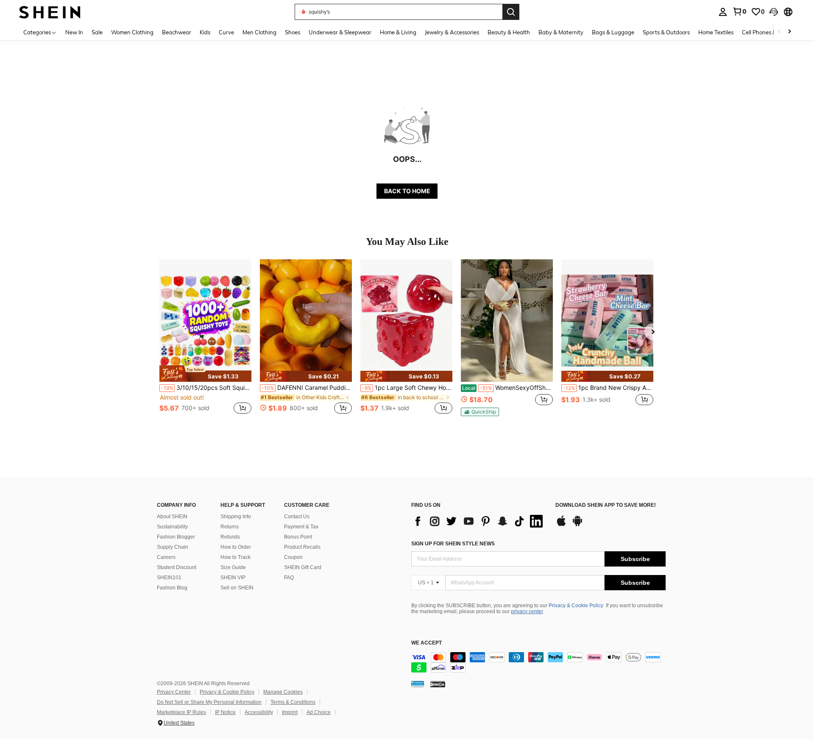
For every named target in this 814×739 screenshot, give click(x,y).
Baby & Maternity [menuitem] (560, 32)
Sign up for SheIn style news (453, 544)
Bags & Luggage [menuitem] (613, 32)
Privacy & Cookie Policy (576, 605)
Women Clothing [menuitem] (132, 32)
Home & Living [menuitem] (398, 32)
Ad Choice (319, 712)
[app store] (561, 525)
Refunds (230, 537)
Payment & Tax (301, 527)
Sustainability (172, 527)
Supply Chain (172, 547)
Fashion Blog (172, 588)
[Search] (510, 12)
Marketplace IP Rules (181, 712)
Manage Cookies (283, 692)
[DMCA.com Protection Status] (437, 684)
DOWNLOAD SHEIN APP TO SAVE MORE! (605, 505)
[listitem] (205, 341)
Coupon (293, 557)
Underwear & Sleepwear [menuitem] (340, 32)
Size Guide (233, 567)
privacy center (527, 611)
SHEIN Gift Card (302, 567)
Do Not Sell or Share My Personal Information (209, 702)
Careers (166, 557)
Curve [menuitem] (226, 32)
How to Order (235, 547)
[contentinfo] (538, 662)
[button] (774, 12)
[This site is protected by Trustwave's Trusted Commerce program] (417, 684)
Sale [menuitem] (97, 32)
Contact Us (296, 517)
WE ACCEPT (426, 643)
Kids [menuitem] (205, 32)
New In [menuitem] (74, 32)
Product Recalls (302, 547)
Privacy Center (174, 692)
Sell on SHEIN (237, 588)
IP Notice (225, 712)
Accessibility (259, 712)
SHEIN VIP (232, 578)
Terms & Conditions (292, 702)
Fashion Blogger (176, 537)
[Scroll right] (789, 32)
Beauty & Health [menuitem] (509, 32)
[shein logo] (50, 11)
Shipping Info (235, 517)
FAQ (289, 578)
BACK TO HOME (407, 190)
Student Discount (176, 567)
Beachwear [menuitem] (176, 32)
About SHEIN (172, 517)
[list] (479, 521)
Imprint (290, 712)
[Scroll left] (779, 32)
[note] (205, 373)
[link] (739, 11)
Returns (229, 527)
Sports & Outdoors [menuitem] (666, 32)
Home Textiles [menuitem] (715, 32)
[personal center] (723, 12)
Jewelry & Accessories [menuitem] (452, 32)
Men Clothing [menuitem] (259, 32)
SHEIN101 (169, 578)
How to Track (235, 557)
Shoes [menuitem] (292, 32)
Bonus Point (298, 537)
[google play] (577, 525)
